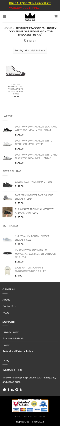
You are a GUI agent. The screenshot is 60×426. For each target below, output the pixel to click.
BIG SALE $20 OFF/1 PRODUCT (30, 3)
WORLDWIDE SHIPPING (24, 7)
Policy (6, 344)
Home (8, 28)
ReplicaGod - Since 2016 (30, 421)
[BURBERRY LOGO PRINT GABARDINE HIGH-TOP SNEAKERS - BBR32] (15, 71)
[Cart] (56, 16)
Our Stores (30, 416)
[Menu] (4, 16)
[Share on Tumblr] (21, 389)
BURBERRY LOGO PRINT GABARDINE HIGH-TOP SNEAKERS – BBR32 (15, 90)
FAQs (5, 312)
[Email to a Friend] (12, 389)
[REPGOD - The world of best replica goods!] (30, 16)
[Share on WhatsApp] (4, 389)
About (6, 299)
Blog (42, 416)
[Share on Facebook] (8, 389)
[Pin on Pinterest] (16, 389)
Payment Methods (13, 338)
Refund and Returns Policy (17, 351)
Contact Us (9, 306)
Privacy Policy (10, 331)
